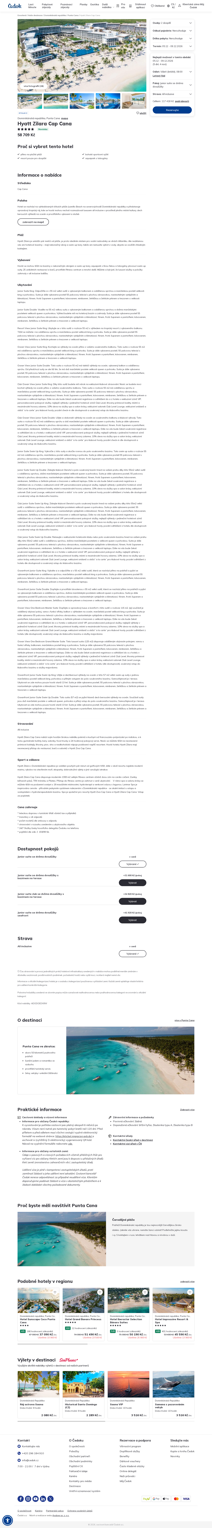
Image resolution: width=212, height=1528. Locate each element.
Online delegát (128, 1471)
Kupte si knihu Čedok (182, 1451)
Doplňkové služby (130, 1451)
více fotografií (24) (34, 86)
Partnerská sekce (55, 1511)
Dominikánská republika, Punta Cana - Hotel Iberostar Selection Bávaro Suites (128, 1291)
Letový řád (159, 75)
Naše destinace (35, 15)
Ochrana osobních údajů (79, 1511)
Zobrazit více (187, 1109)
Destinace (75, 1486)
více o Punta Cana (184, 1020)
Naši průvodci (127, 1476)
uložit (143, 113)
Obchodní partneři (79, 1456)
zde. (70, 1143)
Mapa (64, 118)
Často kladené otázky (132, 1466)
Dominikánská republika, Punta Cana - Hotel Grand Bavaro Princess (82, 1291)
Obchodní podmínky (80, 1461)
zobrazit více (187, 1281)
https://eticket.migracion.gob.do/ (73, 1136)
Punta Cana (73, 15)
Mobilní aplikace (179, 1446)
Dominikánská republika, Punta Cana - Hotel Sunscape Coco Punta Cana (37, 1291)
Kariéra (73, 1476)
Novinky (175, 1456)
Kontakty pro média (80, 1481)
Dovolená (22, 15)
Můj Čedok (126, 1481)
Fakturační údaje (78, 1471)
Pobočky (74, 1451)
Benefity (124, 1456)
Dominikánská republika (55, 15)
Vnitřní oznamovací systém (84, 1491)
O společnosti (77, 1446)
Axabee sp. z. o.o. (60, 1515)
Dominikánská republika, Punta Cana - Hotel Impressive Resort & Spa (172, 1291)
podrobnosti (182, 101)
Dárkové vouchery (130, 1461)
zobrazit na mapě (33, 222)
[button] (7, 1520)
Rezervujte (172, 110)
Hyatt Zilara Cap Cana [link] (90, 15)
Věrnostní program (130, 1446)
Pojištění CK (76, 1466)
